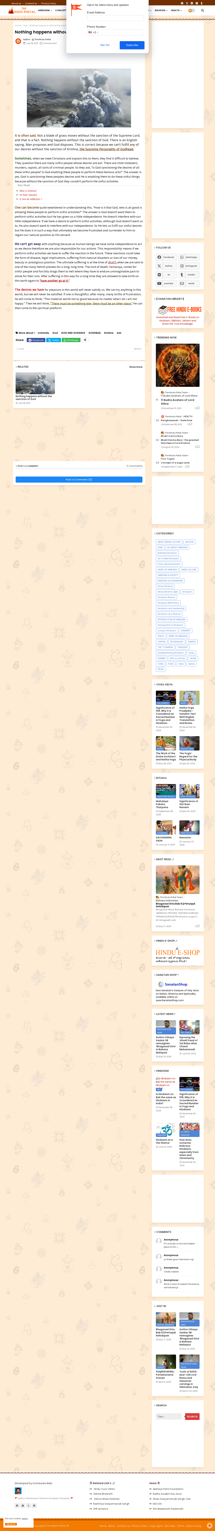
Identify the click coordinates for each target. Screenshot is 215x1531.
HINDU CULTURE (189, 569)
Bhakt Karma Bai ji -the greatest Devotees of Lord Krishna (180, 442)
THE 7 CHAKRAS (165, 647)
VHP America (100, 1508)
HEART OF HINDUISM (167, 569)
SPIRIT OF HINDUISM (178, 636)
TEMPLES (192, 641)
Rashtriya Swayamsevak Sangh (111, 1503)
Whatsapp (73, 340)
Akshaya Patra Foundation (168, 1489)
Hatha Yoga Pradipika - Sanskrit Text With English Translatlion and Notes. (187, 715)
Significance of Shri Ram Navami (188, 804)
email (191, 283)
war (25, 25)
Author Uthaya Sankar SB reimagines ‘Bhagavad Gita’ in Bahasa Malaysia (166, 1045)
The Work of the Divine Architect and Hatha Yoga (166, 756)
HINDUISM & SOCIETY (168, 575)
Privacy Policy (48, 3)
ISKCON (157, 1503)
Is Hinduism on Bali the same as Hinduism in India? (166, 1099)
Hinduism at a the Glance (164, 1141)
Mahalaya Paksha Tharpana (162, 804)
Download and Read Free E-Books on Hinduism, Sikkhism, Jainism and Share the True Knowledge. (177, 320)
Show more (135, 367)
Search (192, 1416)
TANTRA (161, 641)
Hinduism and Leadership (171, 608)
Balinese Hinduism (167, 553)
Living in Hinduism (167, 630)
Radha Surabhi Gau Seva (167, 1494)
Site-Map (169, 1526)
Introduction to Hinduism (170, 625)
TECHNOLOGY (176, 641)
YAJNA (193, 658)
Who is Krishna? (28, 190)
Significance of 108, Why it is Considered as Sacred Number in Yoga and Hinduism (165, 715)
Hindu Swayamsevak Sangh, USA (171, 1499)
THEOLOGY (183, 647)
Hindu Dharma (165, 586)
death (112, 262)
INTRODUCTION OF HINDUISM (171, 619)
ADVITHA (189, 541)
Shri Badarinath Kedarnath (168, 1508)
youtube (168, 283)
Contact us (31, 3)
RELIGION (160, 10)
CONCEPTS (61, 10)
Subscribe (132, 45)
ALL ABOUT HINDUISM (177, 547)
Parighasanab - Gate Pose (176, 420)
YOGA (160, 663)
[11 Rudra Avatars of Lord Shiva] (178, 365)
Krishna (108, 333)
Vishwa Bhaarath (103, 1494)
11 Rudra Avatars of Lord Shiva (177, 402)
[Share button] (85, 340)
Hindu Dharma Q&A (168, 591)
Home (18, 25)
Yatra (181, 663)
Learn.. (25, 1518)
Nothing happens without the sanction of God (34, 398)
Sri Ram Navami (28, 194)
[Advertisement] (96, 57)
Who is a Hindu (177, 658)
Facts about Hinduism (169, 564)
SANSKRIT (185, 630)
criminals (43, 333)
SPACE (161, 636)
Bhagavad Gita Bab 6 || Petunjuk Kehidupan (175, 905)
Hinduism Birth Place (168, 602)
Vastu (191, 652)
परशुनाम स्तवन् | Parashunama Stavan (165, 1374)
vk (168, 274)
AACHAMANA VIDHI (164, 839)
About (111, 1526)
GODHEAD (95, 333)
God (55, 333)
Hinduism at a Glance (169, 614)
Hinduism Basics (166, 597)
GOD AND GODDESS (73, 333)
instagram (191, 265)
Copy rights (156, 1526)
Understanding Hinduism (171, 652)
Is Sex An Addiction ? (30, 199)
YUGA (171, 663)
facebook (168, 257)
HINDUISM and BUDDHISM (170, 580)
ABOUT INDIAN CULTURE (169, 541)
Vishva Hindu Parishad (106, 1499)
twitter (168, 265)
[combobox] (93, 32)
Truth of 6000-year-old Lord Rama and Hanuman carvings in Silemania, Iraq (188, 1379)
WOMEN (161, 658)
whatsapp (191, 257)
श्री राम (160, 669)
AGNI (160, 547)
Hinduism (187, 591)
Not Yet (104, 45)
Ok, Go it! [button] (11, 1524)
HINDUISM (44, 10)
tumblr (191, 274)
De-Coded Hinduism (168, 558)
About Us (16, 3)
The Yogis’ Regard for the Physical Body (188, 756)
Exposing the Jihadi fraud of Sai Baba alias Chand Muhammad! (188, 1043)
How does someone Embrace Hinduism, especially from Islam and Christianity (189, 1149)
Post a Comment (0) (79, 479)
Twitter (55, 340)
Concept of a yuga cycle (175, 462)
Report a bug (193, 1526)
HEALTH (175, 10)
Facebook (38, 340)
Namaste (185, 837)
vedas (191, 663)
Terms (180, 1526)
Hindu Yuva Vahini (104, 1489)
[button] (202, 10)
